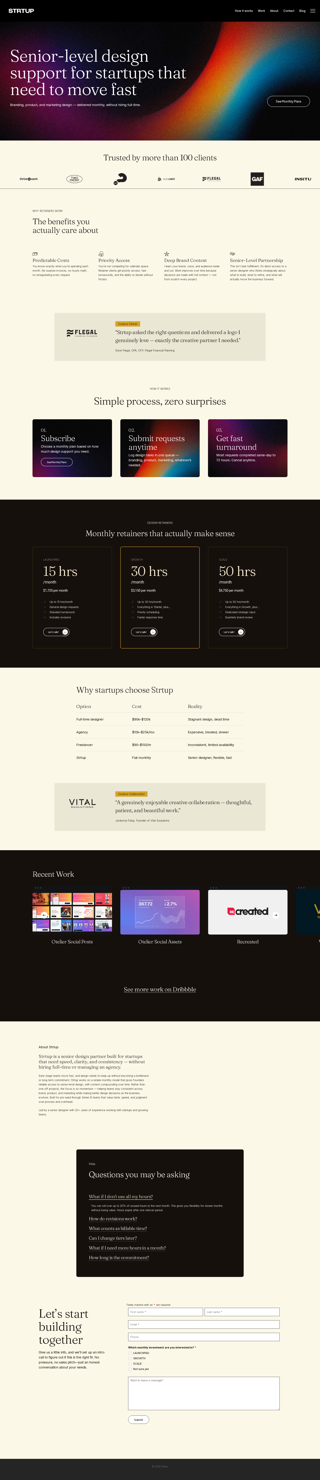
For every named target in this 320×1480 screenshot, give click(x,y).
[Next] (275, 915)
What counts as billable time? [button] (118, 1228)
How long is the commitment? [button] (119, 1257)
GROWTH (139, 1358)
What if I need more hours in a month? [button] (127, 1247)
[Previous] (44, 915)
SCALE (137, 1363)
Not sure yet (141, 1369)
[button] (312, 11)
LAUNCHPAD (141, 1353)
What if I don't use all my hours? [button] (121, 1196)
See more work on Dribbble (160, 989)
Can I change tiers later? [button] (113, 1238)
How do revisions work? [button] (113, 1218)
